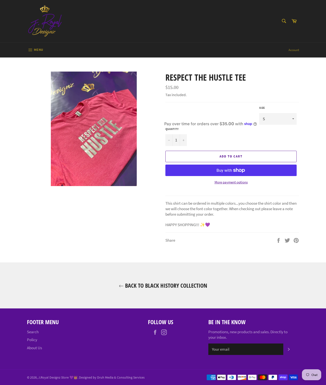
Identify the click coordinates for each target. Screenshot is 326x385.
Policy (32, 339)
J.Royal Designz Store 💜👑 (58, 377)
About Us (34, 347)
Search (33, 331)
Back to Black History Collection (165, 285)
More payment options (231, 182)
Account (294, 50)
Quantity (172, 129)
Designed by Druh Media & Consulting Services (112, 377)
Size (262, 107)
